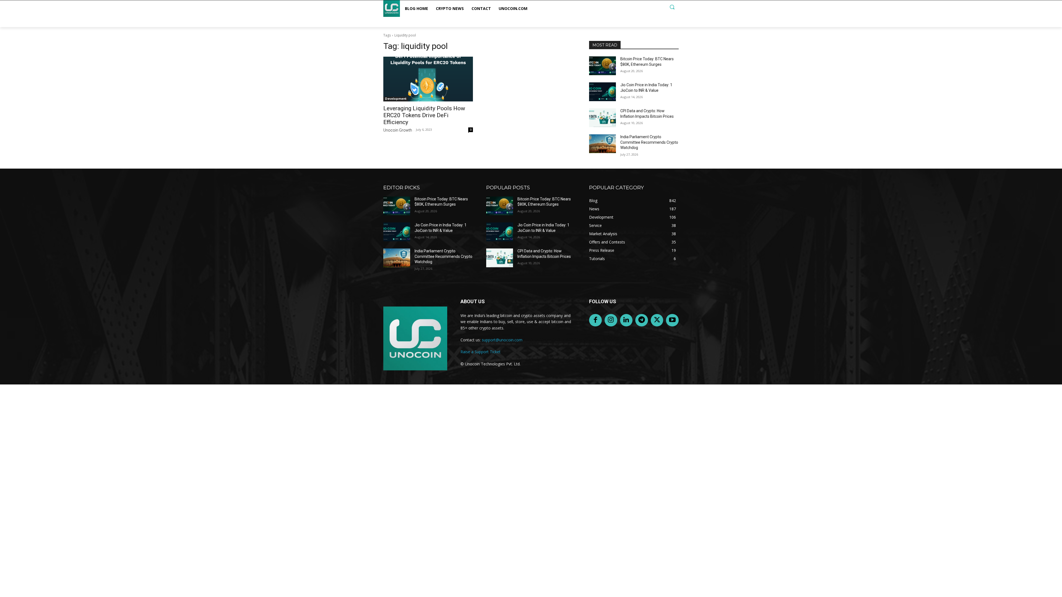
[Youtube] (672, 320)
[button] (672, 7)
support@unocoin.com (502, 339)
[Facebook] (595, 320)
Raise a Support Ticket (480, 351)
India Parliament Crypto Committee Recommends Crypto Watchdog (649, 142)
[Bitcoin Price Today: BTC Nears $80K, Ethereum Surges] (602, 65)
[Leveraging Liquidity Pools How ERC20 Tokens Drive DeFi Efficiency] (428, 79)
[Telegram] (641, 320)
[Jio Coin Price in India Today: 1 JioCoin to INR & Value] (602, 91)
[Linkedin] (626, 320)
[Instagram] (611, 320)
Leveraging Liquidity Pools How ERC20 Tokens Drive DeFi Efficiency (424, 115)
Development (395, 99)
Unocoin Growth (397, 130)
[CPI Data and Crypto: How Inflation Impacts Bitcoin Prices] (602, 117)
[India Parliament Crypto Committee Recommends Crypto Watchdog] (602, 143)
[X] (657, 320)
